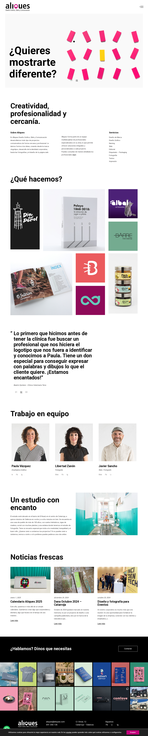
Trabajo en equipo (39, 413)
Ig (21, 475)
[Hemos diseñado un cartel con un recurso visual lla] (139, 674)
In (12, 475)
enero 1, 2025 (15, 598)
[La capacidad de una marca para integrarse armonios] (65, 699)
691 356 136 (51, 725)
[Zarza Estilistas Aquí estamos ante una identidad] (46, 699)
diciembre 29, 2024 (61, 598)
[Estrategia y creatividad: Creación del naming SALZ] (28, 674)
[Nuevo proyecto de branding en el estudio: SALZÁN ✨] (46, 674)
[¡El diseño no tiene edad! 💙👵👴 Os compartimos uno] (102, 674)
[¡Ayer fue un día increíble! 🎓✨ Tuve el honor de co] (65, 674)
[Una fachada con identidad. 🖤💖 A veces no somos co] (139, 699)
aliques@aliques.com (55, 722)
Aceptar (133, 732)
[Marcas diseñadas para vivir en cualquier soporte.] (102, 699)
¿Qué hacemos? (36, 179)
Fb (17, 475)
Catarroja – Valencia (85, 725)
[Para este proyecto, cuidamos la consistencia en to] (83, 699)
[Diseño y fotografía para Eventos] (117, 580)
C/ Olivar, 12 (81, 722)
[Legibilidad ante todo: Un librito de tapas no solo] (28, 699)
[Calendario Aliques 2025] (30, 580)
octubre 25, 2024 (103, 598)
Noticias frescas (36, 557)
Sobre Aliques (17, 132)
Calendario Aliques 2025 (26, 601)
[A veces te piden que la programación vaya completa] (121, 674)
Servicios (113, 132)
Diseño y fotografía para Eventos (113, 603)
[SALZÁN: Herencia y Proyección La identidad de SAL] (9, 674)
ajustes (68, 732)
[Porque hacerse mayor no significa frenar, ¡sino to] (83, 674)
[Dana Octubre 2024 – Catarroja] (74, 580)
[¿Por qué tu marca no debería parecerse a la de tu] (121, 699)
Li (110, 475)
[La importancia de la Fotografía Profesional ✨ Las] (9, 699)
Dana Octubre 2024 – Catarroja (68, 603)
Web (57, 475)
